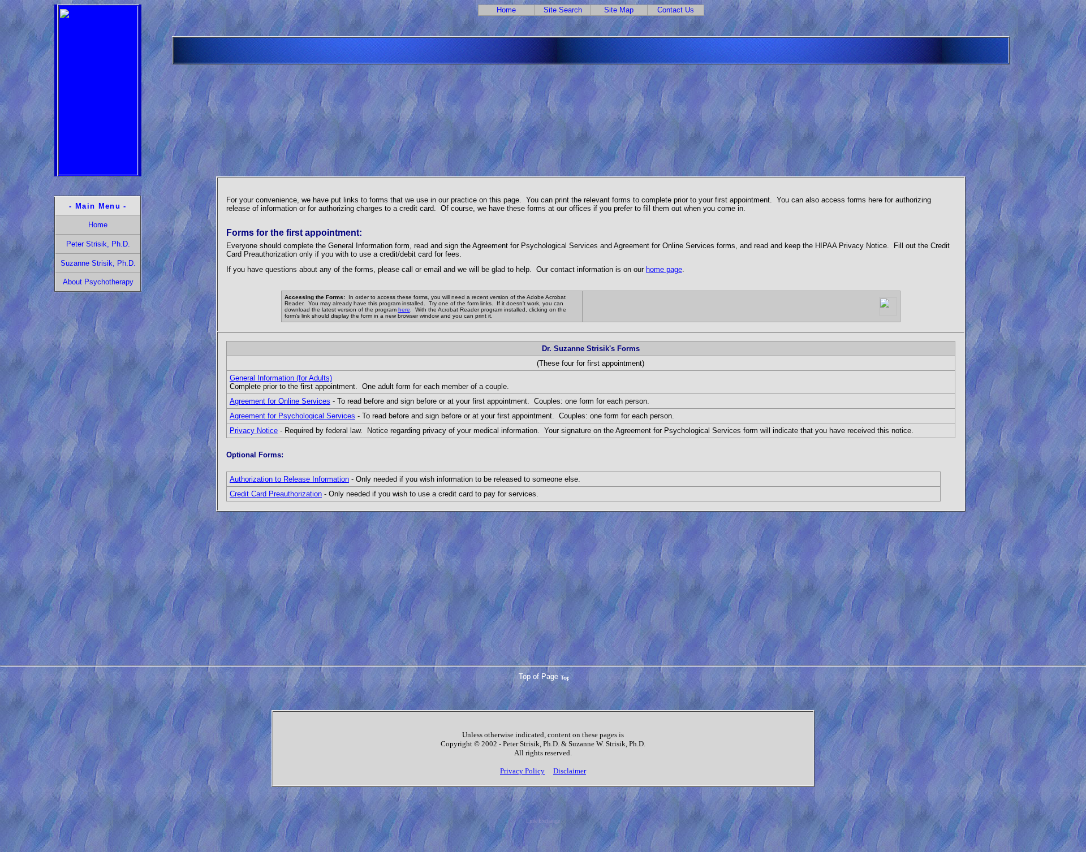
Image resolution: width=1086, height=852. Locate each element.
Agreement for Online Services (280, 401)
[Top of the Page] (565, 677)
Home (506, 10)
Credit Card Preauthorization (276, 494)
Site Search (563, 10)
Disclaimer (569, 771)
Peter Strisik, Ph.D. (98, 244)
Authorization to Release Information (289, 479)
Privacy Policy (522, 771)
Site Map (619, 10)
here (404, 309)
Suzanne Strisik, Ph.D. (98, 263)
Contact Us (675, 10)
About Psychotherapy (98, 282)
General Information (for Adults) (281, 378)
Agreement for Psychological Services (292, 416)
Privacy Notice (254, 430)
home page (664, 269)
